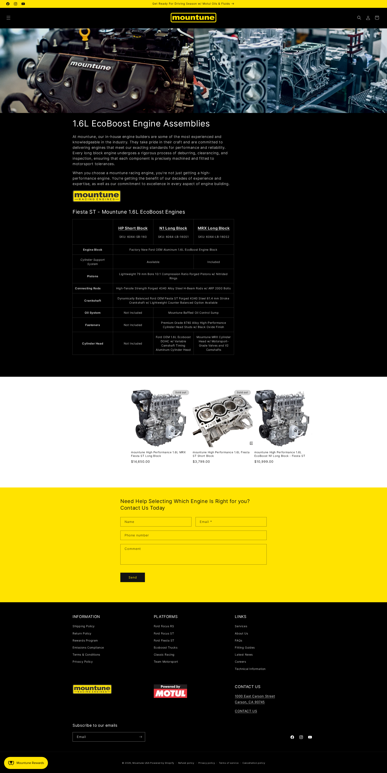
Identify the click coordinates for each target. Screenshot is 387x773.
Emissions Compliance (88, 647)
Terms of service (228, 763)
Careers (240, 661)
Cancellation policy (253, 763)
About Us (241, 633)
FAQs (238, 640)
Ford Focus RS (164, 626)
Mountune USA (140, 763)
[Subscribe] (140, 737)
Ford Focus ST (164, 633)
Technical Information (250, 669)
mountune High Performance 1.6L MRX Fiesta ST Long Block (158, 454)
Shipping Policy (84, 626)
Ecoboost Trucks (166, 647)
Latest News (244, 654)
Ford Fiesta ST (164, 640)
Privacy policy (206, 763)
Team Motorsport (166, 661)
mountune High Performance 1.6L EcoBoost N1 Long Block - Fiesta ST (279, 454)
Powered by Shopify (162, 763)
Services (241, 626)
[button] (8, 17)
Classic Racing (164, 654)
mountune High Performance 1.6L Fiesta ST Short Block (221, 454)
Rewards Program (85, 640)
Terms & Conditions (86, 654)
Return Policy (82, 633)
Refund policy (186, 763)
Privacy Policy (83, 661)
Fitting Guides (245, 647)
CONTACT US (246, 711)
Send (133, 577)
